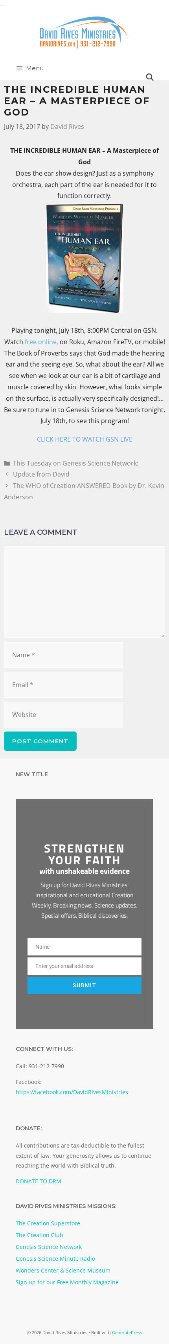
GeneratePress (127, 1332)
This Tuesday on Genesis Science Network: (75, 463)
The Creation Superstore (48, 1223)
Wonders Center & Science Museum (63, 1270)
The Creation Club (39, 1235)
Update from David (41, 474)
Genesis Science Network (49, 1246)
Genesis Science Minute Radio (55, 1258)
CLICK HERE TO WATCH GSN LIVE (84, 439)
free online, (41, 341)
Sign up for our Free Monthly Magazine (67, 1282)
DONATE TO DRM (38, 1181)
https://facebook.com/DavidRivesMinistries (72, 1092)
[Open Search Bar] (150, 77)
